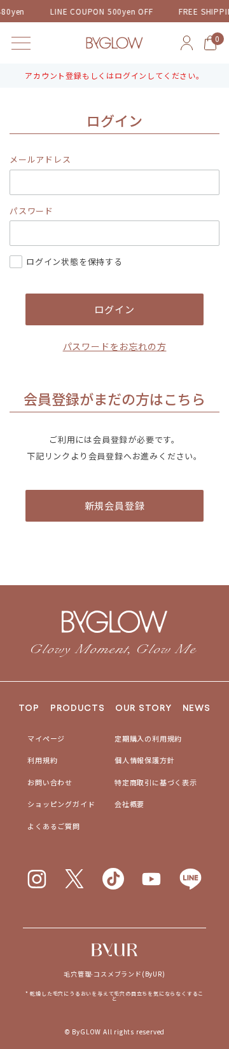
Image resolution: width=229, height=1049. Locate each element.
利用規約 (42, 760)
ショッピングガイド (61, 804)
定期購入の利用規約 (148, 738)
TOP (28, 707)
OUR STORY (143, 707)
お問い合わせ (50, 782)
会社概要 (129, 804)
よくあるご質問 (53, 826)
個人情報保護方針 (144, 760)
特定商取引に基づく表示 (155, 782)
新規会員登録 (115, 505)
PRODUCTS (77, 707)
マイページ (46, 738)
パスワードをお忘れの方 (115, 346)
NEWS (197, 707)
